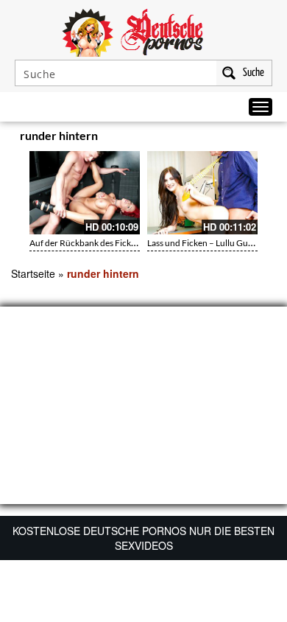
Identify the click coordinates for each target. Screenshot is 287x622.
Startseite (33, 273)
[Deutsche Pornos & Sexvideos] (143, 31)
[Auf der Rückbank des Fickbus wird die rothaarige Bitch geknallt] (84, 192)
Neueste (185, 138)
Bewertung (248, 138)
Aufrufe (214, 138)
